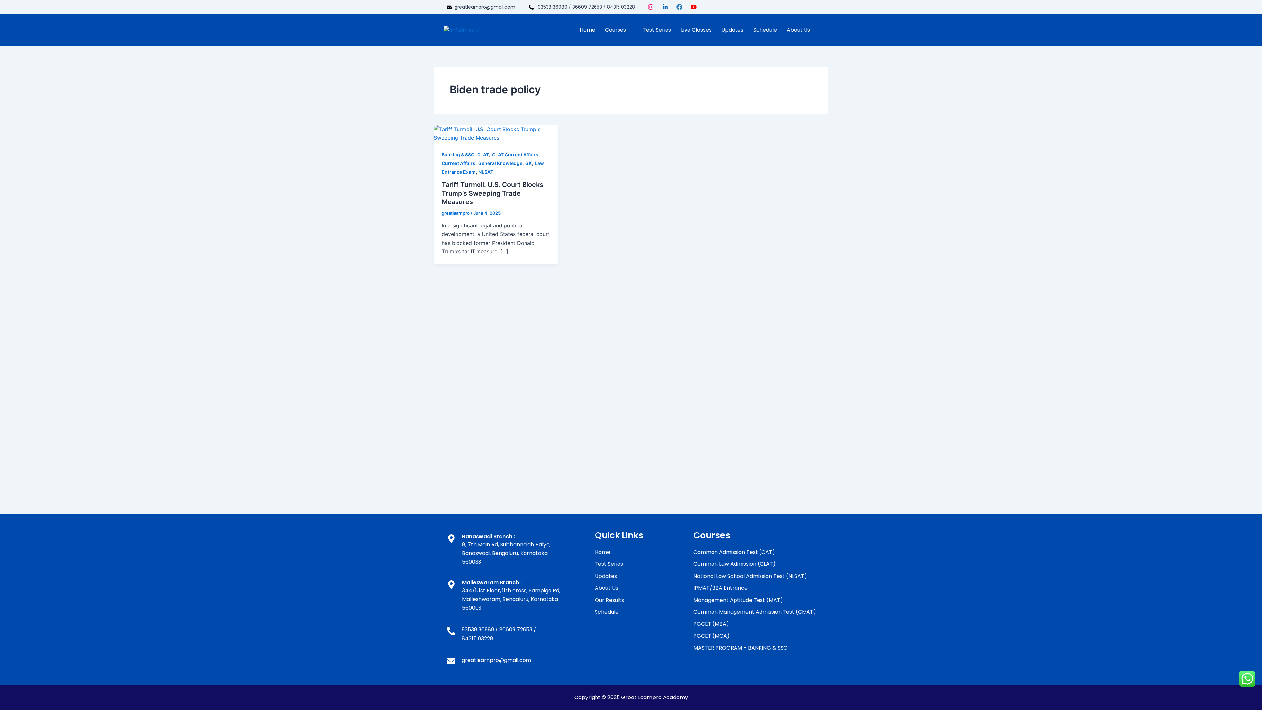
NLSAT (486, 172)
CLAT (483, 154)
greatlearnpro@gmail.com (485, 7)
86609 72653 (587, 7)
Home (587, 30)
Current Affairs (458, 163)
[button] (619, 29)
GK (528, 163)
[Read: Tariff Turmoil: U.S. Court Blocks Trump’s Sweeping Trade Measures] (496, 133)
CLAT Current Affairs (515, 154)
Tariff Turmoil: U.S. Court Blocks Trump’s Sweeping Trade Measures (492, 193)
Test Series (657, 30)
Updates (732, 30)
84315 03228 (621, 7)
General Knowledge (500, 163)
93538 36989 (552, 7)
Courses (615, 30)
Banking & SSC (458, 154)
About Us (798, 30)
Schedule (765, 30)
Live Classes (696, 30)
